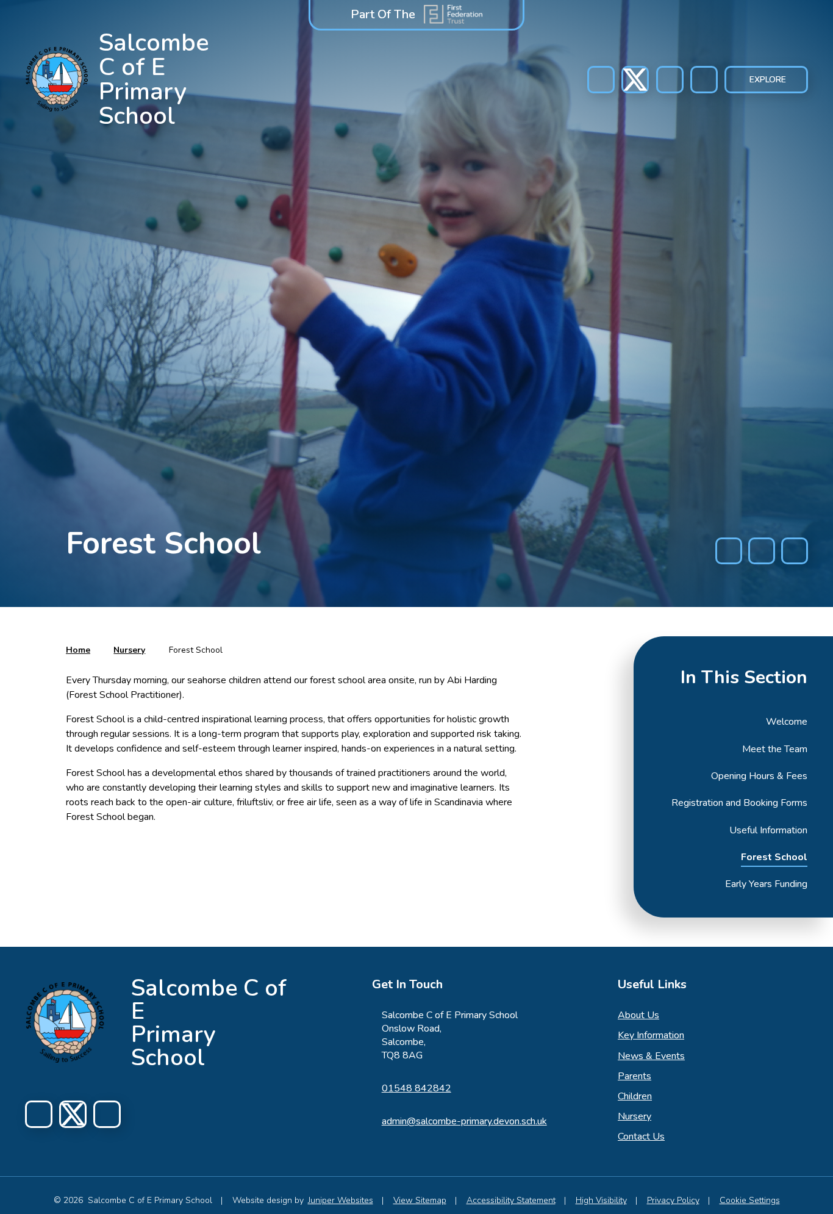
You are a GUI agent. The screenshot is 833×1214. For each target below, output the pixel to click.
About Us (638, 1015)
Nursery (129, 650)
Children (635, 1096)
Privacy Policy (673, 1200)
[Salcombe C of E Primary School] (57, 79)
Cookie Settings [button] (750, 1200)
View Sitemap (419, 1200)
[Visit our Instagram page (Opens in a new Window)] (635, 79)
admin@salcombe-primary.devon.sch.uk (464, 1121)
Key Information (651, 1035)
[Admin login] (670, 79)
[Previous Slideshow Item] (728, 550)
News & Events (651, 1056)
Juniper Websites (340, 1200)
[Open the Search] (704, 79)
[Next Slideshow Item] (794, 550)
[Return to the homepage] (65, 1022)
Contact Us (641, 1136)
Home (78, 650)
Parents (634, 1076)
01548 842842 (416, 1088)
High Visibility (601, 1200)
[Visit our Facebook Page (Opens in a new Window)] (601, 79)
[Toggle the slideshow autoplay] (761, 550)
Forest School (196, 650)
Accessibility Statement (511, 1200)
